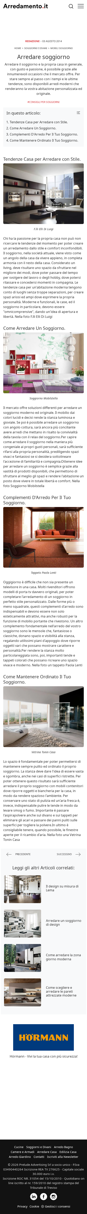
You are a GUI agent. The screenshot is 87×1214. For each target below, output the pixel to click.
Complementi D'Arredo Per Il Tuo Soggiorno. (44, 134)
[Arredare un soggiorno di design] (22, 924)
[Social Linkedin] (33, 1196)
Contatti (39, 1157)
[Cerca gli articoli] (71, 6)
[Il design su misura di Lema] (22, 889)
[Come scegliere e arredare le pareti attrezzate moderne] (22, 992)
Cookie (34, 1206)
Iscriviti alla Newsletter (62, 1157)
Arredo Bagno (63, 1147)
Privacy (22, 1206)
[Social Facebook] (43, 1196)
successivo (64, 854)
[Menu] (81, 6)
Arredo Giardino (20, 1157)
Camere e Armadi (22, 1152)
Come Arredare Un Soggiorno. (33, 128)
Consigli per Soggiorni (44, 102)
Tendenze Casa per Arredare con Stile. (39, 122)
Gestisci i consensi (57, 1206)
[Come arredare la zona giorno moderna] (22, 958)
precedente (23, 854)
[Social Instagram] (53, 1196)
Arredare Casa (47, 1152)
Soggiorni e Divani (38, 1147)
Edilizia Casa (67, 1152)
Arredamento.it (25, 6)
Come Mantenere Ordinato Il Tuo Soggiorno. (44, 140)
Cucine (18, 1147)
